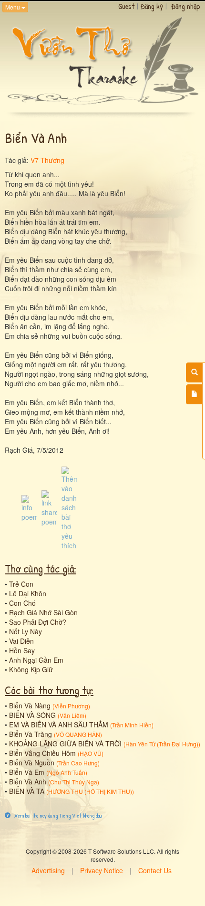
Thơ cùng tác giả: (40, 568)
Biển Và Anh (27, 781)
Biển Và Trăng (30, 734)
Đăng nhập (185, 6)
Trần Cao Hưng (78, 763)
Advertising (48, 870)
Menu (13, 7)
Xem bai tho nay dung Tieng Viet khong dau (57, 815)
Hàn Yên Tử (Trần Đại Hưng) (161, 744)
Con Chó (22, 603)
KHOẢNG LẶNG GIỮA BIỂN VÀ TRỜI (65, 743)
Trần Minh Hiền (132, 725)
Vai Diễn (21, 641)
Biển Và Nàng (30, 705)
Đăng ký (152, 6)
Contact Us (155, 870)
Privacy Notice (101, 870)
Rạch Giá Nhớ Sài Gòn (43, 612)
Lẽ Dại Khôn (27, 593)
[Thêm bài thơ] (194, 394)
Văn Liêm (72, 715)
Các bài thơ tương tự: (49, 689)
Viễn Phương (71, 706)
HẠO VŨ (91, 753)
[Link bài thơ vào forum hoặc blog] (49, 507)
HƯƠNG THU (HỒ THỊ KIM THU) (90, 791)
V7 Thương (47, 160)
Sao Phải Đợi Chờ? (37, 622)
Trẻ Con (21, 584)
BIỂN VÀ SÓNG (32, 715)
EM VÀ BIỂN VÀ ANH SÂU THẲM (58, 724)
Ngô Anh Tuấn (66, 772)
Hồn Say (22, 650)
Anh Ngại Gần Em (36, 660)
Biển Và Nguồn (31, 762)
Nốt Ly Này (25, 631)
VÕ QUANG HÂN (78, 734)
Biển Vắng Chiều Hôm (42, 753)
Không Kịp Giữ (31, 669)
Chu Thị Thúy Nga (73, 782)
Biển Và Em (26, 772)
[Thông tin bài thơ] (29, 507)
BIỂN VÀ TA (26, 791)
